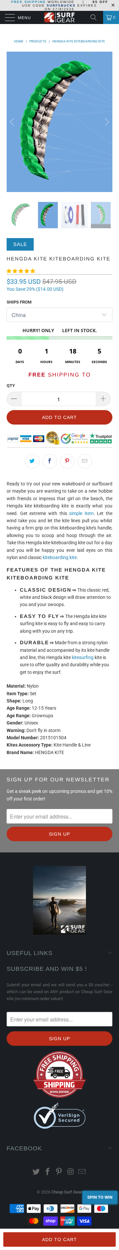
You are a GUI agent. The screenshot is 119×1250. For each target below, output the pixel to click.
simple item (81, 513)
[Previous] (13, 122)
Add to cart (59, 1239)
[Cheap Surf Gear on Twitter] (36, 1172)
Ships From (19, 302)
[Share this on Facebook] (50, 461)
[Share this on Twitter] (32, 461)
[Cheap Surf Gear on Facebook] (48, 1172)
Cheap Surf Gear (66, 1191)
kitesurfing (83, 657)
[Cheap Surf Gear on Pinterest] (59, 1172)
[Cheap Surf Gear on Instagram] (71, 1172)
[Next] (106, 122)
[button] (21, 271)
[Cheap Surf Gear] (59, 17)
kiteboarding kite (60, 557)
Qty (11, 385)
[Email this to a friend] (85, 461)
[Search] (96, 17)
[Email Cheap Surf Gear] (82, 1172)
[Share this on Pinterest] (67, 461)
